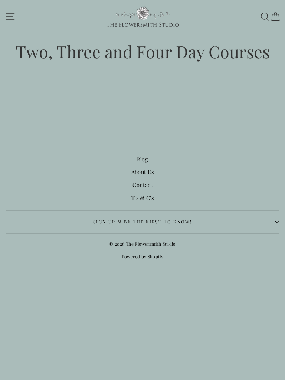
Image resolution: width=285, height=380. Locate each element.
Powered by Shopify (143, 256)
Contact (142, 185)
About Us (142, 172)
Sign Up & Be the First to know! (142, 222)
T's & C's (142, 198)
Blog (142, 159)
